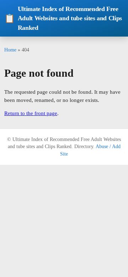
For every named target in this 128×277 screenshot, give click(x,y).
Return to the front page (30, 113)
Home (10, 50)
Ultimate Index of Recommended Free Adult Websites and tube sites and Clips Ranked (63, 18)
